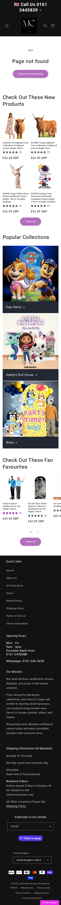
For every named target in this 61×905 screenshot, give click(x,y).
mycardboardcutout (28, 884)
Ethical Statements (17, 623)
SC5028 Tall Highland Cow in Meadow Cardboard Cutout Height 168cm (15, 145)
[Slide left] (23, 532)
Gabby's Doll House (20, 375)
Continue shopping (30, 73)
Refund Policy (14, 600)
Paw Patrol (13, 307)
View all (30, 221)
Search (10, 570)
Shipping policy (41, 893)
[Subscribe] (49, 826)
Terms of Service (16, 616)
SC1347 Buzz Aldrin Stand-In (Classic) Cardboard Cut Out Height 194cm (37, 507)
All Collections (14, 585)
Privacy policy (44, 888)
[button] (7, 25)
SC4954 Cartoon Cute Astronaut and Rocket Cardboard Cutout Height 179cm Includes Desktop (43, 197)
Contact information (32, 898)
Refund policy (27, 888)
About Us (11, 578)
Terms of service (23, 893)
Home (9, 593)
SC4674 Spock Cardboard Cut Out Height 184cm (11, 506)
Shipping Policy (15, 608)
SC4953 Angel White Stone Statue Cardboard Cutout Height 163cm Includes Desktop (16, 197)
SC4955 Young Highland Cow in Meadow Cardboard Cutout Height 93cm (44, 145)
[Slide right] (37, 532)
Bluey (10, 442)
